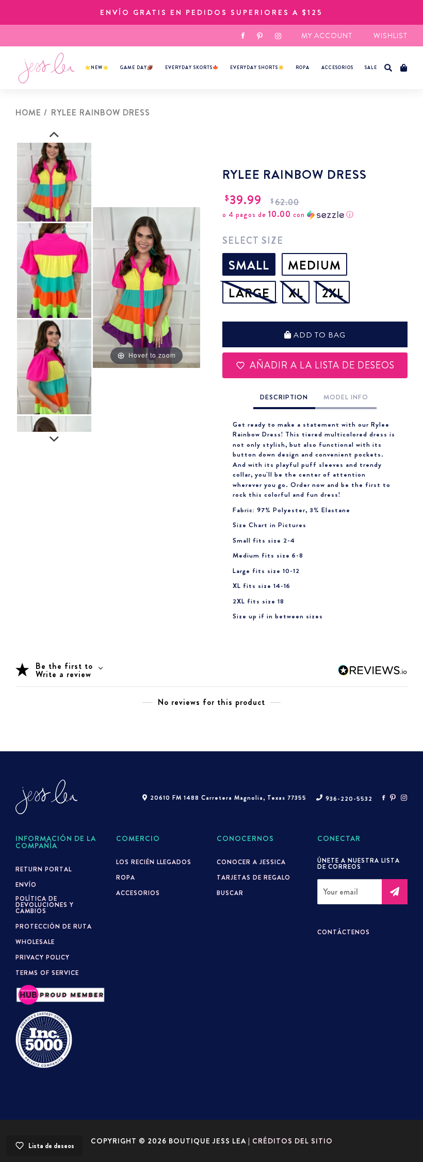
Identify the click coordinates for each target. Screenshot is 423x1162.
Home (28, 113)
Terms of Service (47, 973)
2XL (333, 293)
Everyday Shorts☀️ (257, 67)
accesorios (337, 67)
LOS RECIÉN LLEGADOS (153, 862)
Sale (371, 67)
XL (295, 293)
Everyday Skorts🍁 (192, 67)
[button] (388, 68)
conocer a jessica (251, 862)
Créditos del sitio (292, 1141)
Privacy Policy (42, 957)
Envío (26, 885)
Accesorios (138, 893)
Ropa (303, 67)
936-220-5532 (349, 799)
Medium (314, 265)
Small (249, 265)
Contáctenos (343, 932)
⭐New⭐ (97, 67)
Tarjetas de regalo (253, 877)
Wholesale (35, 942)
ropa (125, 877)
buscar (230, 893)
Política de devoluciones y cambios (44, 905)
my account (326, 35)
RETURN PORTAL (43, 869)
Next (54, 439)
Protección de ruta (53, 926)
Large (249, 293)
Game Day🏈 (136, 67)
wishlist (390, 35)
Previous (54, 135)
